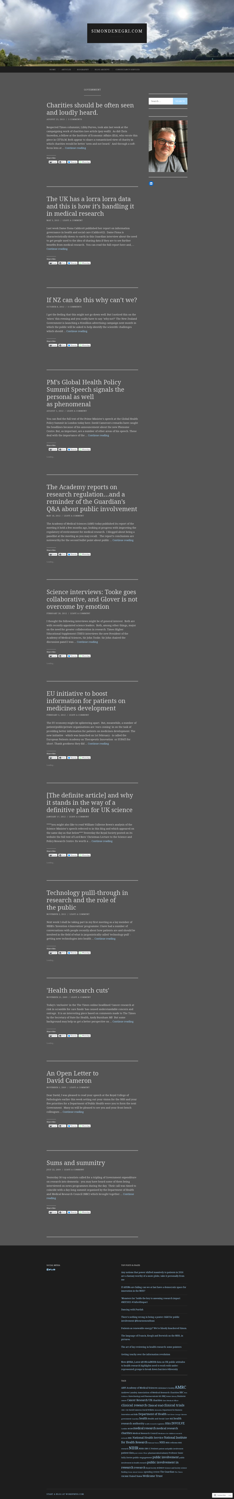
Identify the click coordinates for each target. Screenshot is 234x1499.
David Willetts (148, 1410)
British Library (171, 1396)
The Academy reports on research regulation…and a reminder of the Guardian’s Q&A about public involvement (92, 498)
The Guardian (167, 1471)
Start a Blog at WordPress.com (65, 1494)
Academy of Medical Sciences (142, 1387)
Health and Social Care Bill (160, 1418)
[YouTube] (54, 1269)
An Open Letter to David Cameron (72, 1077)
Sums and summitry (76, 1163)
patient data (127, 1452)
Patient (154, 1448)
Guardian (135, 1419)
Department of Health (152, 1414)
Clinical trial (155, 1405)
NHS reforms (172, 1442)
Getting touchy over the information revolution (145, 1354)
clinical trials (173, 1405)
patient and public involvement (171, 1449)
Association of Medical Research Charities (158, 1392)
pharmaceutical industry (158, 1453)
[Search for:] (168, 101)
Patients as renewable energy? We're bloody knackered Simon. (154, 1328)
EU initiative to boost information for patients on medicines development (86, 700)
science (160, 1467)
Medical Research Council (145, 1433)
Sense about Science (135, 1472)
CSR (126, 1410)
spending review (152, 1472)
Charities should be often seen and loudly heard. (90, 108)
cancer (124, 1400)
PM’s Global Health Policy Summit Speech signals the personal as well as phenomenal (85, 393)
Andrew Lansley (129, 1392)
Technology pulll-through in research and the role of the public (87, 899)
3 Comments (75, 306)
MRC (130, 1438)
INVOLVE (178, 1423)
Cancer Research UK (139, 1400)
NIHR (133, 1447)
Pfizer (145, 1453)
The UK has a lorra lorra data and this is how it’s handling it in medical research (90, 206)
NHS (162, 1442)
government (126, 1419)
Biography (83, 69)
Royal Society (151, 1468)
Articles (66, 69)
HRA (168, 1423)
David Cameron (135, 1410)
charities (157, 1400)
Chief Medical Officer (170, 1400)
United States (135, 1476)
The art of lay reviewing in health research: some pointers (151, 1346)
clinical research (134, 1405)
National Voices (153, 1443)
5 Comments (75, 119)
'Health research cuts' (78, 990)
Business (181, 1396)
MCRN (130, 1428)
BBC (182, 1392)
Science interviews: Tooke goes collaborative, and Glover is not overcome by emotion (92, 599)
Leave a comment (73, 220)
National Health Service (148, 1437)
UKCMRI (125, 1476)
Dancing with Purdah (132, 1309)
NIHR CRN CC (145, 1448)
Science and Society (172, 1468)
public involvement (166, 1457)
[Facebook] (48, 1269)
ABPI (123, 1387)
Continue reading (75, 148)
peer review (138, 1453)
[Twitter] (50, 1269)
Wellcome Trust (152, 1476)
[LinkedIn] (151, 183)
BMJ (164, 1396)
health (143, 1418)
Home (53, 69)
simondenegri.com (117, 31)
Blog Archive (102, 69)
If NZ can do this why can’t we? (92, 300)
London (124, 1428)
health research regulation (155, 1424)
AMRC (180, 1387)
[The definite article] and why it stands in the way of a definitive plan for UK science (90, 802)
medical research (144, 1428)
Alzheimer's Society (166, 1388)
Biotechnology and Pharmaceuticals (143, 1396)
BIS (160, 1396)
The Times (179, 1472)
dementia (158, 1410)
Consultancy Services (128, 69)
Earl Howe (171, 1414)
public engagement (142, 1457)
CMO (123, 1410)
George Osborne (181, 1414)
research (139, 1467)
